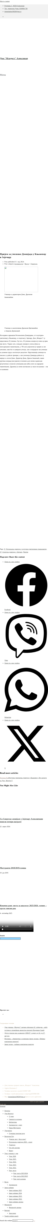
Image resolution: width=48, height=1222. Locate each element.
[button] (24, 75)
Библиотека (13, 1122)
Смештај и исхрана (15, 1119)
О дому (11, 1116)
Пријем (25, 552)
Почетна (7, 1111)
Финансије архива (15, 1207)
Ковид (11, 1151)
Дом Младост (9, 1113)
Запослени (12, 1213)
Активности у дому (15, 1125)
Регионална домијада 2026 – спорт (20, 1142)
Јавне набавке (9, 1188)
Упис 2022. (12, 1168)
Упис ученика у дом (11, 1153)
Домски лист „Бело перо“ (17, 1139)
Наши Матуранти (15, 1128)
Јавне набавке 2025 (15, 1190)
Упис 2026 (12, 1156)
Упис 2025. (12, 1159)
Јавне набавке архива (16, 1202)
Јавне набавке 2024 (15, 1193)
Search (2, 936)
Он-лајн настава (14, 1148)
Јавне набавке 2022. (15, 1199)
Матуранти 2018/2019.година (13, 868)
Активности (18, 264)
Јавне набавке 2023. (15, 1196)
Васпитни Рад (9, 1136)
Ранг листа (12, 1170)
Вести (27, 264)
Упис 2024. (12, 1162)
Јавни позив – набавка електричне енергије (19, 1044)
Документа (8, 1131)
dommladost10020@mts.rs (16, 1097)
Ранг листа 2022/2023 (20, 1176)
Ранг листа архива (19, 1179)
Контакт (7, 1210)
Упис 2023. (12, 1165)
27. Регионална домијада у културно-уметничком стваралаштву (25, 549)
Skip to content (5, 1)
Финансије (8, 1205)
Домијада (33, 264)
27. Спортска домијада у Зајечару (11, 552)
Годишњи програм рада (17, 1133)
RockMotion (9, 1104)
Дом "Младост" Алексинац (14, 58)
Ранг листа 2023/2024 (20, 1173)
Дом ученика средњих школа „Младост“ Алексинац (14, 1101)
